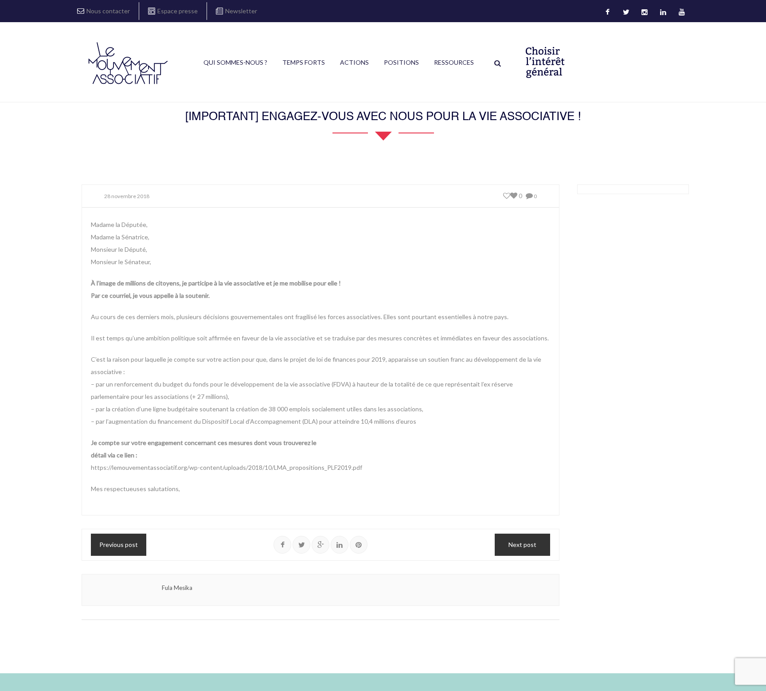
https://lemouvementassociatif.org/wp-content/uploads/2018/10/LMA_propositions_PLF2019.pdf (226, 467)
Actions (354, 62)
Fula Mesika (177, 587)
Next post (522, 544)
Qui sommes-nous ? (235, 62)
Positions (401, 62)
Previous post (118, 544)
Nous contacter (108, 11)
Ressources (454, 62)
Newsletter (241, 11)
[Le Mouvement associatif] (128, 63)
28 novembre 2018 (126, 196)
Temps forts (303, 62)
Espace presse (177, 11)
